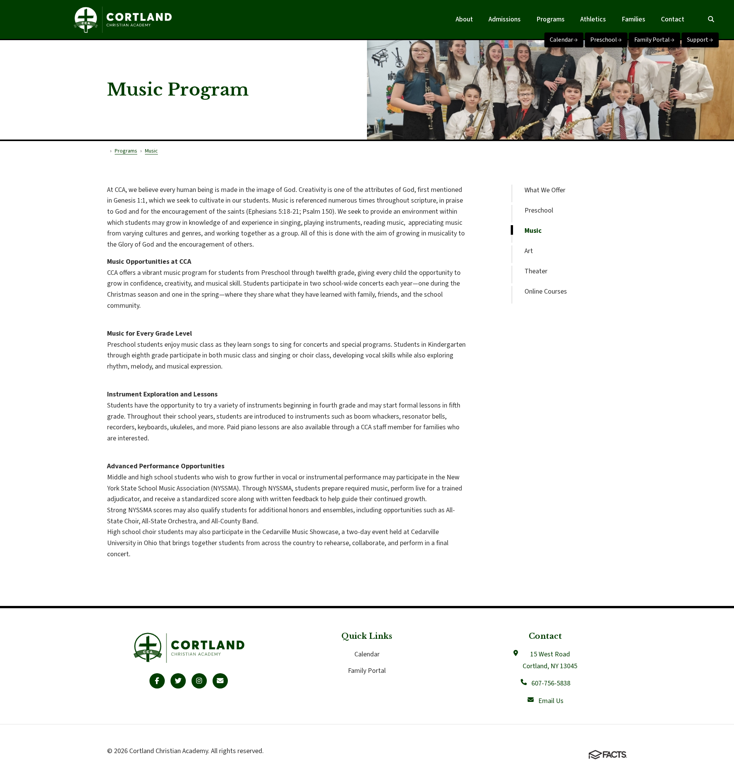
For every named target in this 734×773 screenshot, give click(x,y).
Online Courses (546, 291)
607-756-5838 (550, 683)
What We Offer (545, 190)
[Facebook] (157, 681)
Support (697, 40)
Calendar (561, 40)
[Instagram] (199, 681)
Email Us (550, 701)
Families (633, 19)
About (464, 19)
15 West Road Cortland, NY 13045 (550, 660)
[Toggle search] (711, 19)
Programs (550, 19)
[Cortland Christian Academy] (122, 19)
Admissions (505, 19)
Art (529, 251)
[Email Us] (220, 681)
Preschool (603, 40)
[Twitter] (178, 681)
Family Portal (652, 40)
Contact (672, 19)
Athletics (593, 19)
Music (533, 230)
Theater (536, 271)
